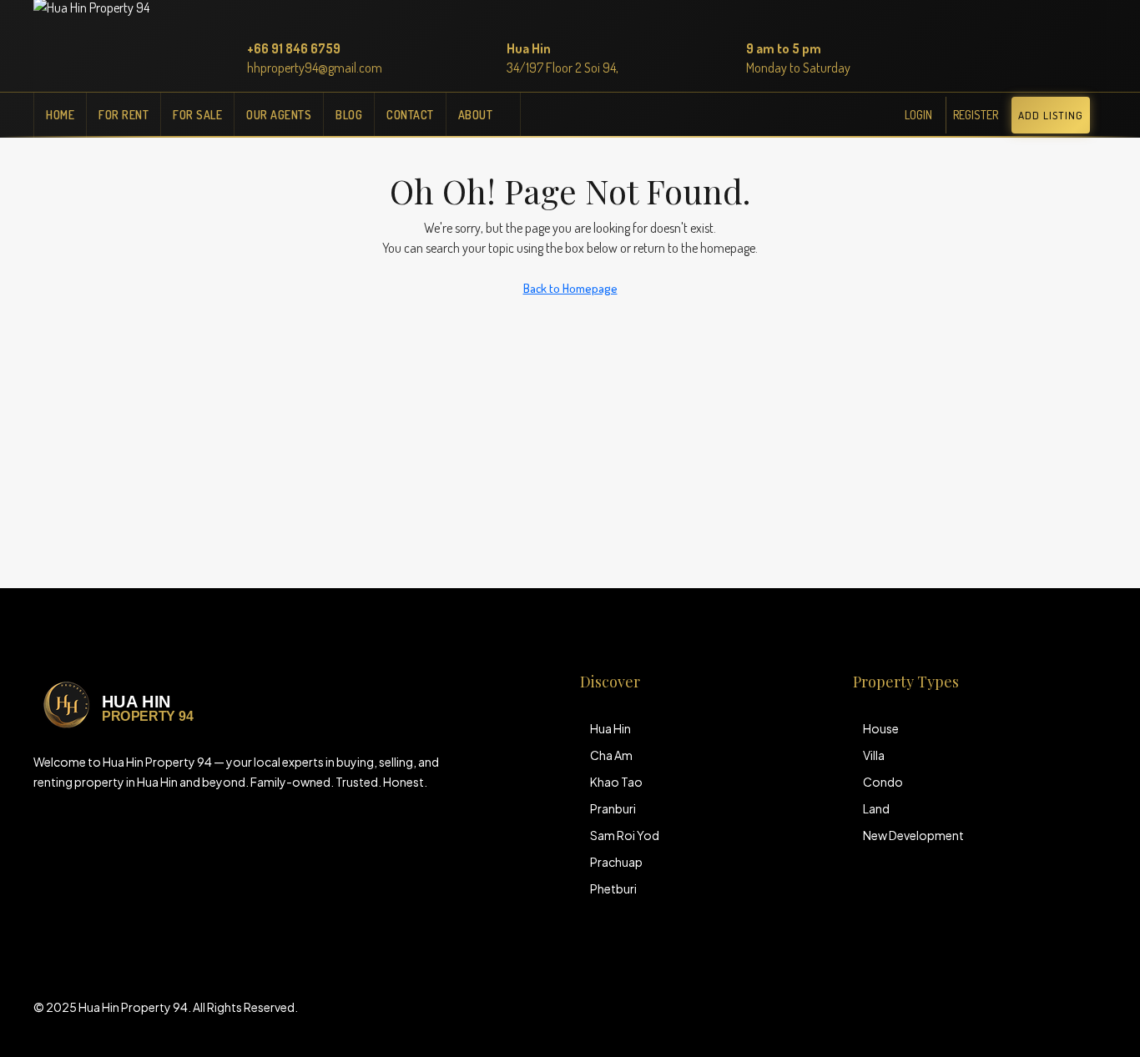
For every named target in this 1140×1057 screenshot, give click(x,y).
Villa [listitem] (874, 755)
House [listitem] (881, 728)
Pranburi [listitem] (613, 808)
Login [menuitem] (918, 115)
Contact (410, 115)
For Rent (123, 115)
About (475, 115)
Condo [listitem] (883, 781)
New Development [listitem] (913, 835)
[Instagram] (1063, 1016)
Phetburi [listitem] (613, 888)
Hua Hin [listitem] (610, 728)
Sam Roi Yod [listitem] (624, 835)
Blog (348, 115)
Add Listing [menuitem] (1050, 115)
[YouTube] (1092, 1016)
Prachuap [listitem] (616, 861)
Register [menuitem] (975, 115)
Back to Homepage (570, 288)
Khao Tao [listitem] (616, 781)
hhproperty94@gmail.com (314, 67)
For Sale (197, 115)
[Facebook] (1034, 1016)
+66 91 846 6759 (293, 48)
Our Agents (278, 115)
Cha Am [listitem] (611, 755)
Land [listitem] (876, 808)
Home (60, 115)
